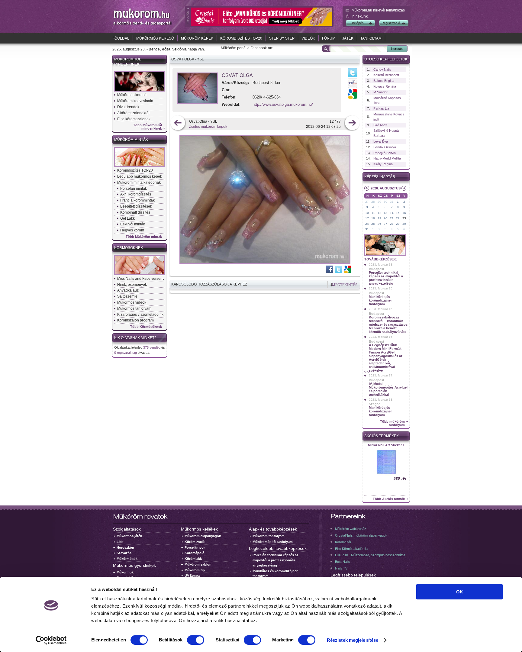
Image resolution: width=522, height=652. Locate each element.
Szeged (375, 404)
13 (385, 213)
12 (379, 213)
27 (367, 201)
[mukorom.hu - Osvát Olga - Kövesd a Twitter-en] (352, 77)
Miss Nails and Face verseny (140, 278)
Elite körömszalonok (133, 119)
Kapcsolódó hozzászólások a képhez (209, 284)
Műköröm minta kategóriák (139, 182)
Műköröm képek (197, 38)
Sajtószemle (127, 296)
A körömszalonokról (133, 113)
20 (385, 218)
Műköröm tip (195, 570)
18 (373, 218)
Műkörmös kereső (155, 38)
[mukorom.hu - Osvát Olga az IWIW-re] (352, 88)
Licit (120, 542)
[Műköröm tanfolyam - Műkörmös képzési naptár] (385, 255)
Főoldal (120, 38)
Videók (308, 38)
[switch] (195, 640)
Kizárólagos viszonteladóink (140, 314)
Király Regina (383, 164)
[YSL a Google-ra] (347, 272)
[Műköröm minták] (139, 166)
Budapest (376, 269)
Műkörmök (125, 572)
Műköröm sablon (198, 564)
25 (373, 223)
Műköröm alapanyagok (203, 536)
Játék (347, 38)
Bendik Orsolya (384, 147)
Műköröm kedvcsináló (135, 101)
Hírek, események (132, 284)
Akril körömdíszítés (135, 194)
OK (459, 591)
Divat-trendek (128, 107)
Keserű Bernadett (386, 75)
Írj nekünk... (361, 16)
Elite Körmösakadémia (351, 548)
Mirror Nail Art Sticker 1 (386, 445)
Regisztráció (391, 23)
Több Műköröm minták (144, 236)
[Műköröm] (142, 25)
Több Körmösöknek (146, 326)
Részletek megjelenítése (352, 640)
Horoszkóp (125, 547)
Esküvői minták (132, 224)
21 (392, 218)
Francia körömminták (137, 200)
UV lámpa (192, 575)
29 (379, 201)
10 (367, 213)
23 (404, 218)
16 (404, 213)
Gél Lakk (127, 218)
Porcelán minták (133, 188)
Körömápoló (195, 553)
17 (367, 218)
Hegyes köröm (132, 230)
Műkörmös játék (129, 536)
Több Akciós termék (389, 499)
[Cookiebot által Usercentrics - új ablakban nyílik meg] (51, 640)
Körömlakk (193, 558)
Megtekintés (344, 285)
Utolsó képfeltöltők (386, 59)
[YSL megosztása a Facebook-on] (329, 272)
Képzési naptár (379, 177)
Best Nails (342, 561)
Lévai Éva (380, 141)
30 (385, 201)
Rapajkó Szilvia (384, 153)
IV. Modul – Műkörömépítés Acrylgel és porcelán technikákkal (388, 389)
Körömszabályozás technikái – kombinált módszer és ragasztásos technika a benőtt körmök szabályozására (388, 324)
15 (398, 213)
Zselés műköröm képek (208, 126)
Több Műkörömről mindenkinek (147, 127)
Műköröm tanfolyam (269, 536)
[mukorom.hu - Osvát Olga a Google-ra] (352, 97)
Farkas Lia (381, 108)
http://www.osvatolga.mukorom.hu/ (283, 104)
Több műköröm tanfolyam (392, 423)
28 (373, 201)
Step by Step (282, 38)
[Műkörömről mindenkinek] (139, 91)
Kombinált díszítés (135, 212)
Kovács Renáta (384, 86)
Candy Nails (382, 69)
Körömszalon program (135, 320)
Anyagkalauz (128, 290)
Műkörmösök (127, 558)
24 (367, 223)
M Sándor (380, 92)
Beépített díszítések (136, 206)
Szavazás (124, 553)
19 (379, 218)
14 (392, 213)
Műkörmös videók (131, 302)
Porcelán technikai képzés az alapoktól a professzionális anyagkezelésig (386, 278)
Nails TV (341, 568)
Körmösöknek (128, 248)
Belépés (358, 23)
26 (379, 223)
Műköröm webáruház (350, 529)
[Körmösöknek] (139, 275)
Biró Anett (380, 125)
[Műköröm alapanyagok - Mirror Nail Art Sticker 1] (386, 475)
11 (373, 213)
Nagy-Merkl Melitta (387, 158)
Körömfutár (343, 542)
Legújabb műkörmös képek (139, 176)
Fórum (328, 38)
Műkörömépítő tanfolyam (273, 542)
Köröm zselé (195, 542)
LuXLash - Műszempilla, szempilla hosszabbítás (370, 555)
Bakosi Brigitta (383, 80)
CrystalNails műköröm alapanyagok (361, 535)
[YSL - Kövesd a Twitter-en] (338, 272)
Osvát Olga (237, 75)
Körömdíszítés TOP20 (241, 38)
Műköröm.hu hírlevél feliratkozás (378, 10)
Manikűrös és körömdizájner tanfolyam (380, 300)
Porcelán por (195, 547)
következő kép (352, 123)
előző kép (177, 123)
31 (392, 201)
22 (398, 218)
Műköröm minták (131, 139)
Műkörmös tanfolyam (134, 308)
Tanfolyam (371, 38)
